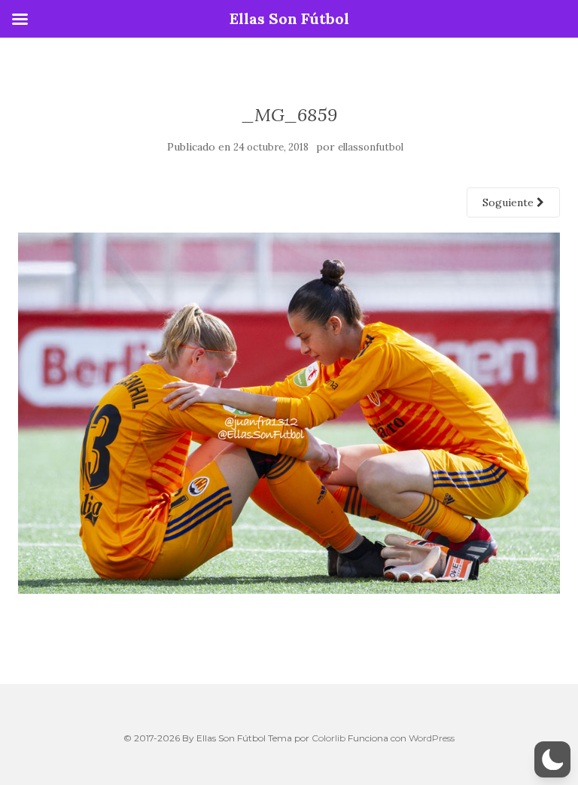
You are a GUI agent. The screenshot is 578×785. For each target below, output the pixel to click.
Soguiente (509, 202)
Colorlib (328, 738)
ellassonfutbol (370, 147)
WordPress (432, 738)
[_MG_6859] (289, 412)
